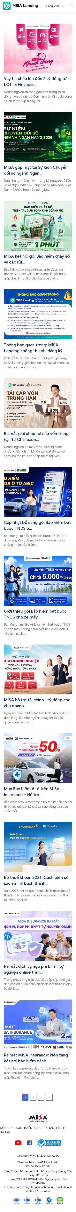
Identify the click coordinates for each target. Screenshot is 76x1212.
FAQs (18, 1128)
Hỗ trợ (5, 1132)
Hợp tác (48, 1128)
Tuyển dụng (32, 1128)
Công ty (6, 1128)
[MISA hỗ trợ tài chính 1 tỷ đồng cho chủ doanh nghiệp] (38, 670)
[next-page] (49, 1097)
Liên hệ (60, 1128)
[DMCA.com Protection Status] (60, 1200)
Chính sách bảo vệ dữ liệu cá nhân (38, 1162)
